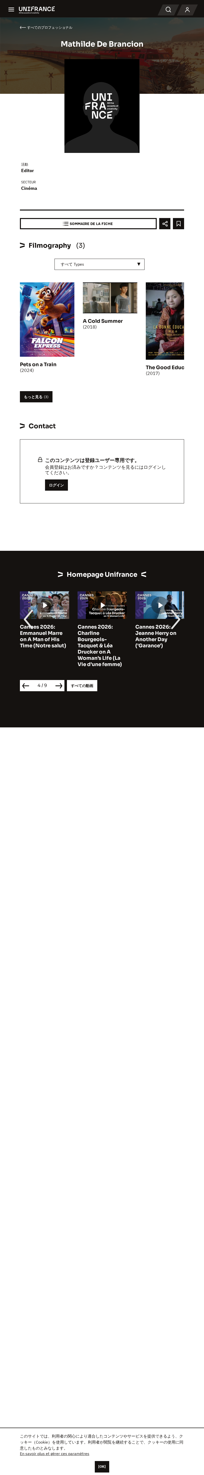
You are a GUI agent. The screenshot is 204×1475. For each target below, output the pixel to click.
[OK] (102, 1466)
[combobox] (99, 264)
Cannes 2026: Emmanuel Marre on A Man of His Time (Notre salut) (43, 636)
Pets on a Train (38, 364)
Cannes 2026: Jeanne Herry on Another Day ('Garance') (155, 636)
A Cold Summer (103, 321)
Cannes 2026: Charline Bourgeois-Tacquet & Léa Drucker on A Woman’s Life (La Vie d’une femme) (100, 646)
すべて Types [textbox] (72, 264)
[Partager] (164, 223)
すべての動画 (82, 685)
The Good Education (172, 367)
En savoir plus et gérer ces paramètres (54, 1453)
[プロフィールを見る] (187, 9)
